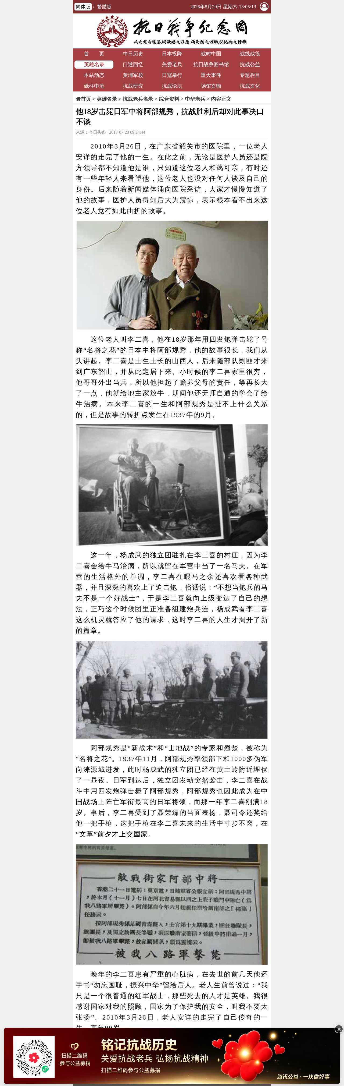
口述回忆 (133, 64)
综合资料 (169, 99)
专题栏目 (250, 75)
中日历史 (133, 53)
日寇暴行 (172, 75)
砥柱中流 (94, 86)
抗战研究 (133, 86)
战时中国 (211, 53)
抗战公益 (250, 64)
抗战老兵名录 (138, 99)
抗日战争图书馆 (211, 64)
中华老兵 (195, 99)
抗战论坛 (172, 86)
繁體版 (104, 6)
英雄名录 (94, 64)
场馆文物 (211, 86)
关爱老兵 (172, 64)
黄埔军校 (133, 75)
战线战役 (250, 53)
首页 (86, 98)
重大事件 (211, 75)
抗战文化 (250, 86)
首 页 (94, 53)
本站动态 (94, 75)
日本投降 (172, 53)
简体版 (83, 6)
